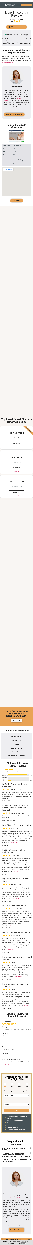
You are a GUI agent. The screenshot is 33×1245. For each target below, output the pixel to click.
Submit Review (8, 1065)
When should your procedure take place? (15, 1091)
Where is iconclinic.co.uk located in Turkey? (14, 1149)
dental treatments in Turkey (12, 1198)
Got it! (24, 1243)
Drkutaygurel (16, 744)
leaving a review (7, 62)
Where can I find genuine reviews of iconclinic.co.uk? (14, 1160)
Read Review (16, 443)
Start (5, 1086)
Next (16, 1110)
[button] (16, 1148)
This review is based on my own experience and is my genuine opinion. (17, 1060)
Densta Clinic (16, 752)
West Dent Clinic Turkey (16, 756)
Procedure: (7, 1100)
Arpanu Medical (16, 737)
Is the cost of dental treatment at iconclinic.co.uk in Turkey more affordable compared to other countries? (16, 1154)
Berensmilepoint (16, 748)
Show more (14, 842)
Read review (16, 467)
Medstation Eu (16, 740)
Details (11, 1086)
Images (19, 1086)
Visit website (16, 447)
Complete (27, 1086)
